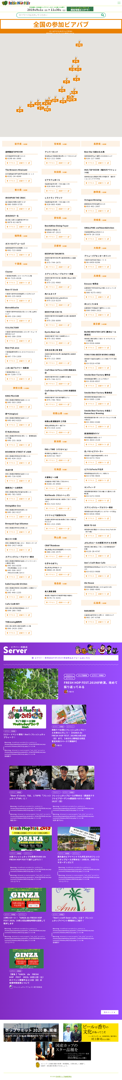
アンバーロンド (51, 152)
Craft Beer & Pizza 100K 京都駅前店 (60, 392)
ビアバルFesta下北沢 (93, 469)
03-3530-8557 (93, 381)
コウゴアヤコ (15, 881)
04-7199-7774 (14, 374)
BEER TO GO (90, 525)
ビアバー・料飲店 (98, 675)
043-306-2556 (14, 336)
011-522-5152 (54, 504)
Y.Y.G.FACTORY (12, 327)
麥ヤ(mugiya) (11, 413)
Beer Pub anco (12, 348)
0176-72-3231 (54, 598)
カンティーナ (90, 487)
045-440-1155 (14, 592)
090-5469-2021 (93, 310)
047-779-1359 (14, 356)
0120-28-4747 (93, 551)
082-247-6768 (93, 617)
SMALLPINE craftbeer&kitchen (99, 228)
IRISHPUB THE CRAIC (15, 197)
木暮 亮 (71, 692)
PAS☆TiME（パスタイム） (57, 449)
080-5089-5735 (15, 204)
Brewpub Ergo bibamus (16, 523)
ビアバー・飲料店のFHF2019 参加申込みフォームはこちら (62, 658)
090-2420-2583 (15, 628)
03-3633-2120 (93, 440)
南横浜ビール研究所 (14, 487)
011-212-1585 (54, 524)
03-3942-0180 (93, 422)
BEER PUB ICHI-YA (53, 312)
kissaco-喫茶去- (91, 283)
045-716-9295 (14, 476)
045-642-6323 (14, 420)
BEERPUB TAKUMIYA (54, 253)
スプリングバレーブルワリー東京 (98, 507)
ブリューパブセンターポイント (97, 256)
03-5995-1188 (93, 399)
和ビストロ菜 (11, 539)
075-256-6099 (54, 320)
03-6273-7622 (93, 458)
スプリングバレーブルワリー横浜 (19, 557)
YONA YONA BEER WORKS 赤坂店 (99, 354)
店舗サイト (23, 163)
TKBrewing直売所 (13, 622)
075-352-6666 (54, 338)
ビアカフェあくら (52, 180)
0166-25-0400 (54, 484)
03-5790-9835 (93, 476)
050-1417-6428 (15, 545)
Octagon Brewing (93, 200)
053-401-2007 (93, 206)
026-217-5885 (93, 158)
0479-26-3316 (93, 234)
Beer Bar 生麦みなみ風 (94, 152)
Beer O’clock (11, 289)
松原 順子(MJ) (58, 820)
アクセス (12, 163)
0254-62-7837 (54, 456)
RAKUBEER (89, 611)
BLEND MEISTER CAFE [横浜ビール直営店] (100, 333)
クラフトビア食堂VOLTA (55, 515)
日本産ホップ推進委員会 (64, 1076)
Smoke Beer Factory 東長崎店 (98, 392)
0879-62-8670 (14, 222)
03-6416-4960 (93, 514)
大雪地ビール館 (51, 477)
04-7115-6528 (14, 278)
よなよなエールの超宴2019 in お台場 (100, 542)
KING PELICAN (12, 396)
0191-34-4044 (14, 176)
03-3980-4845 (93, 589)
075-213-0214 (54, 300)
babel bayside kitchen (16, 584)
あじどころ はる (91, 304)
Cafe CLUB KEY (12, 604)
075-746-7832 (54, 400)
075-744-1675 (54, 262)
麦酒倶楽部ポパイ (92, 433)
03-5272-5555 (93, 496)
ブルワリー (69, 675)
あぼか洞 (9, 470)
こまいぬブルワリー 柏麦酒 (17, 368)
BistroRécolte (12, 307)
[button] (66, 80)
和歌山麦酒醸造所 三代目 (55, 421)
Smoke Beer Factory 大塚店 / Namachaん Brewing (98, 412)
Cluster (9, 271)
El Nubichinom (12, 431)
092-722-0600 (14, 250)
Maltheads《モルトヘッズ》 (58, 495)
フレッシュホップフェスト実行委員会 (28, 987)
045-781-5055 (14, 494)
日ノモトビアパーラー (93, 451)
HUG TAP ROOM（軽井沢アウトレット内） (100, 171)
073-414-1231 (54, 428)
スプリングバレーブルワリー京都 (59, 274)
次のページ (108, 1012)
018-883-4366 (54, 204)
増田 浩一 (13, 820)
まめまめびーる (12, 215)
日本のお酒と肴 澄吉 (53, 350)
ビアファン (69, 678)
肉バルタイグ (50, 294)
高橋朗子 (8, 756)
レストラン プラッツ (53, 197)
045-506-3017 (16, 571)
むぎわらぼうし (51, 563)
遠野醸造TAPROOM (14, 152)
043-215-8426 (14, 296)
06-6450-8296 (93, 262)
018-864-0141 (54, 186)
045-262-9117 (14, 512)
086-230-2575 (54, 552)
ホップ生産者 (82, 675)
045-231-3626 (14, 440)
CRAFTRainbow (52, 545)
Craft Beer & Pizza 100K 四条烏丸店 (60, 371)
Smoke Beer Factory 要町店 (97, 374)
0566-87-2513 (54, 232)
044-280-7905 (14, 610)
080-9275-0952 (93, 292)
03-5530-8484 (93, 343)
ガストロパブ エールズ (15, 243)
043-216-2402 (14, 316)
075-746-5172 (54, 379)
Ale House (89, 583)
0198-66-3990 (14, 158)
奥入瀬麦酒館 (50, 591)
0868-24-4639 (54, 570)
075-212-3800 (54, 358)
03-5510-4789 (93, 363)
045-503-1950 (14, 402)
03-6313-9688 (93, 571)
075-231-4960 (54, 282)
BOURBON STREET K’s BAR (18, 452)
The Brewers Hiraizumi (16, 170)
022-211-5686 (54, 158)
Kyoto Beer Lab (52, 332)
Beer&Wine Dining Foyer (57, 225)
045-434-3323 (14, 458)
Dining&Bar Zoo (13, 505)
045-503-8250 (17, 566)
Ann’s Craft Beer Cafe (94, 562)
